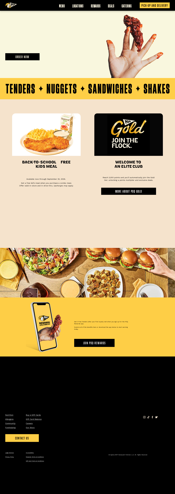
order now (22, 57)
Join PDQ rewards (94, 343)
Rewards (96, 5)
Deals (111, 5)
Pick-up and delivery (154, 5)
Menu (62, 5)
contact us (27, 439)
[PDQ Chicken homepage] (11, 5)
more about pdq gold (128, 191)
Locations (77, 5)
